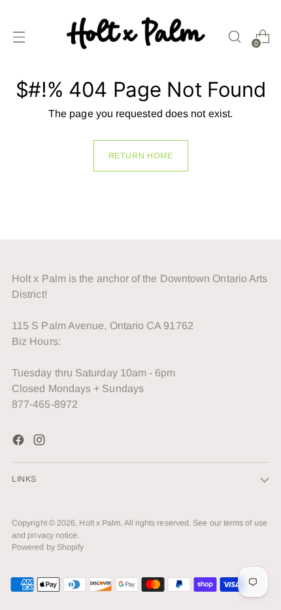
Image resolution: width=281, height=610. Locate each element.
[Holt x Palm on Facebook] (19, 442)
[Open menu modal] (18, 37)
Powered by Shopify (48, 547)
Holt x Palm (99, 523)
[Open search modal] (234, 37)
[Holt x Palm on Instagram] (40, 442)
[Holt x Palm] (138, 36)
